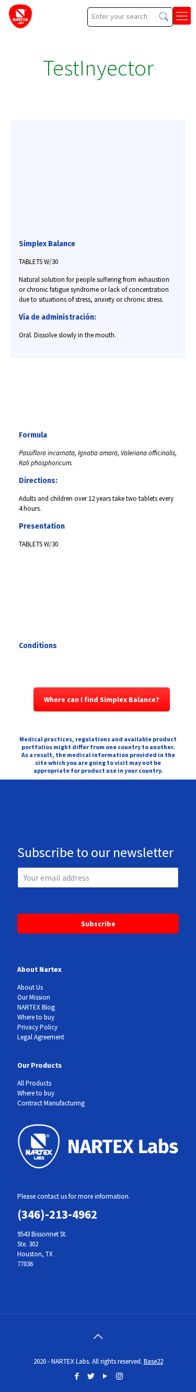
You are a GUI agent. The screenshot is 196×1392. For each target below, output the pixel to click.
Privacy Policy (37, 1027)
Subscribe (98, 923)
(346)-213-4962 (57, 1214)
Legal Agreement (40, 1037)
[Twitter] (91, 1376)
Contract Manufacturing (51, 1103)
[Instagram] (119, 1376)
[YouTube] (105, 1376)
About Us (30, 987)
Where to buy (35, 1017)
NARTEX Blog (36, 1007)
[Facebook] (77, 1376)
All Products (34, 1083)
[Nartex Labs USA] (20, 16)
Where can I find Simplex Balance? (101, 699)
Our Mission (33, 997)
